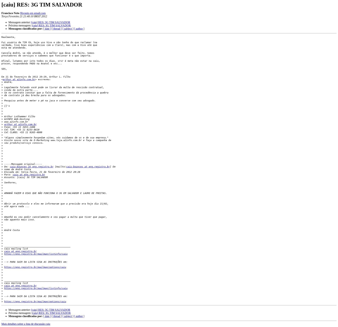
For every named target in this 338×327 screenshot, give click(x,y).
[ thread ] (57, 28)
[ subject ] (67, 28)
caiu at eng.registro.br (29, 174)
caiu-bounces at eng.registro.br (32, 166)
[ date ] (47, 28)
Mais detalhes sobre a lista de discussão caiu (25, 323)
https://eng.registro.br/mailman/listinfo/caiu (36, 254)
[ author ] (79, 28)
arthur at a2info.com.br (19, 79)
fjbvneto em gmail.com (33, 13)
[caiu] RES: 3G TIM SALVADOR (50, 22)
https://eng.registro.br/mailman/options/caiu (35, 267)
